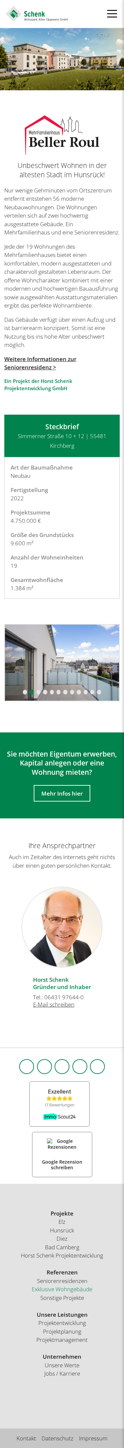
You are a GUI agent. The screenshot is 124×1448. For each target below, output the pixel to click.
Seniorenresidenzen (62, 1281)
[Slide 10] (86, 692)
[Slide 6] (59, 692)
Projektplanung (62, 1331)
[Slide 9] (79, 692)
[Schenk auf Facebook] (26, 1066)
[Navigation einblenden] (112, 14)
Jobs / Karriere (62, 1373)
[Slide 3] (38, 692)
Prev (8, 923)
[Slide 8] (72, 692)
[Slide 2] (32, 692)
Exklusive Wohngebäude (62, 1289)
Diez (62, 1238)
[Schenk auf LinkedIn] (62, 1066)
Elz (62, 1221)
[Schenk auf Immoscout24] (97, 1066)
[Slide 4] (45, 692)
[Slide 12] (99, 692)
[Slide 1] (25, 692)
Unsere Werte (62, 1365)
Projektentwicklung (62, 1323)
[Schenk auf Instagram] (44, 1066)
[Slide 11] (92, 692)
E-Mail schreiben (53, 1004)
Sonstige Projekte (62, 1298)
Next (115, 923)
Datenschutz (57, 1438)
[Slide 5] (52, 692)
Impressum (93, 1438)
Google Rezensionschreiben (62, 1165)
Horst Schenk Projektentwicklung (62, 1255)
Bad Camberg (62, 1247)
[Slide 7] (65, 692)
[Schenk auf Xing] (79, 1066)
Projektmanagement (62, 1340)
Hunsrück (62, 1230)
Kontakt (26, 1438)
